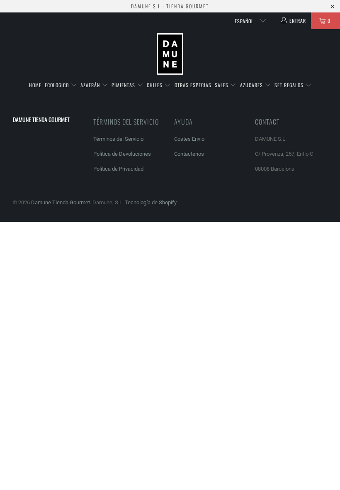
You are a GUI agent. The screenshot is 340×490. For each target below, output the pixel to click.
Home (35, 84)
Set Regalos (289, 84)
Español (245, 20)
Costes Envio (189, 139)
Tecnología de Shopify (151, 202)
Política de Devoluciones (122, 154)
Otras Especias (193, 84)
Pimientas (124, 84)
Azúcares (252, 84)
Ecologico (57, 84)
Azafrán (91, 84)
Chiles (155, 84)
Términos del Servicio (118, 139)
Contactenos (189, 154)
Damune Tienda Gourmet (60, 202)
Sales (222, 84)
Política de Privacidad (118, 169)
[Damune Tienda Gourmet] (170, 54)
